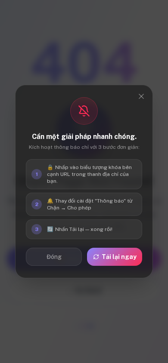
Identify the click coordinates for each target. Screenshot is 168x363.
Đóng (54, 256)
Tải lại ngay (119, 256)
